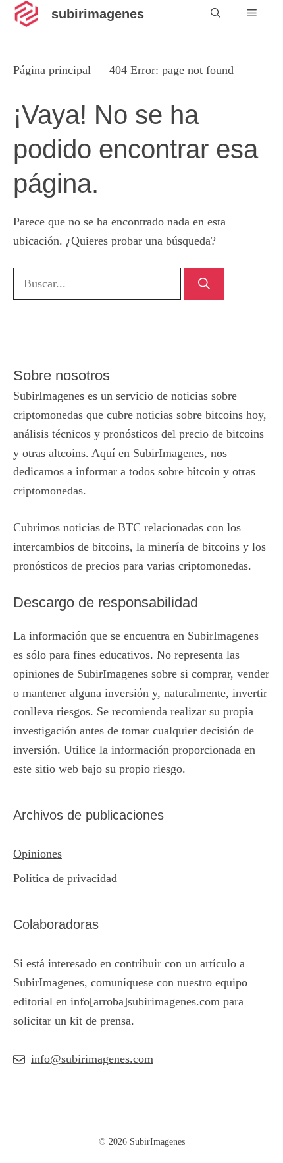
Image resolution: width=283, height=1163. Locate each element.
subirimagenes (97, 14)
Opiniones (37, 853)
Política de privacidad (65, 878)
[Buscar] (204, 284)
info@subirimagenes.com (92, 1058)
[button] (215, 13)
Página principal (52, 69)
